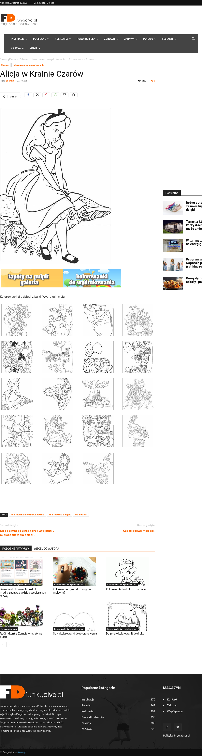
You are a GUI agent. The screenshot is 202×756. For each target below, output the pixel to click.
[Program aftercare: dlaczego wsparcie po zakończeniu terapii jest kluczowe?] (173, 264)
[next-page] (8, 644)
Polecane (39, 39)
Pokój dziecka (86, 39)
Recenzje (167, 39)
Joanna (10, 80)
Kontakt (172, 699)
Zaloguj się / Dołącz (44, 2)
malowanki (81, 514)
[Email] (64, 96)
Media (33, 48)
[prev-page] (2, 644)
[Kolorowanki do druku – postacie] (130, 571)
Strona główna (8, 59)
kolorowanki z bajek (60, 514)
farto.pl (22, 752)
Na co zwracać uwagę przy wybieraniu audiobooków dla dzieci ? (27, 533)
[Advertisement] (77, 499)
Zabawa (129, 39)
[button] (193, 39)
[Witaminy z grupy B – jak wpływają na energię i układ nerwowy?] (173, 245)
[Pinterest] (46, 96)
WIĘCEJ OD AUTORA (46, 548)
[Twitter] (37, 96)
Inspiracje (17, 39)
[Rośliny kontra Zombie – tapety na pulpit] (24, 616)
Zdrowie (109, 39)
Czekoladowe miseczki (139, 531)
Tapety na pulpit (9, 628)
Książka (16, 48)
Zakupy (172, 705)
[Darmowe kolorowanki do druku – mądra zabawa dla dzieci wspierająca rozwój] (24, 571)
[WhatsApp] (55, 96)
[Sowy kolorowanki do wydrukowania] (77, 616)
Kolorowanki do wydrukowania (48, 59)
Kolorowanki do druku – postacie (126, 589)
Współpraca (175, 711)
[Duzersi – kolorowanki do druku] (130, 616)
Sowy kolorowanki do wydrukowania (75, 633)
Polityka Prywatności (176, 735)
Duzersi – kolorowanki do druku (125, 633)
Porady (148, 39)
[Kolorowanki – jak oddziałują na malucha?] (77, 571)
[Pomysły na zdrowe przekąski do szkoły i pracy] (173, 283)
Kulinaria (61, 39)
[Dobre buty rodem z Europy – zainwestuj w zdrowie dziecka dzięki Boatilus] (173, 208)
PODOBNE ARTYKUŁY (15, 548)
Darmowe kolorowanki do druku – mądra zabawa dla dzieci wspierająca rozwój (23, 593)
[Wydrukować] (74, 96)
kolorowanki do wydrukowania (27, 514)
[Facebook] (28, 96)
